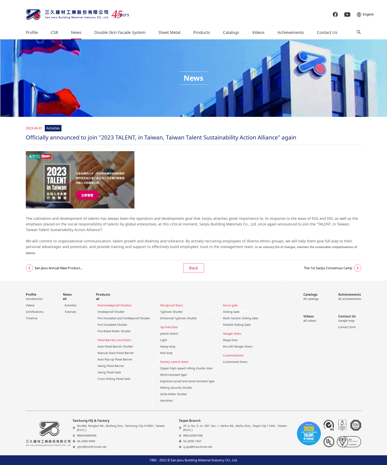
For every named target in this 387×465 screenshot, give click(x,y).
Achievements (291, 32)
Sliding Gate (231, 312)
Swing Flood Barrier (111, 366)
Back (193, 268)
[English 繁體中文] (359, 14)
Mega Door (230, 340)
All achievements (349, 299)
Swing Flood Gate (109, 372)
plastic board (169, 333)
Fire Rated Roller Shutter (114, 331)
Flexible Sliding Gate (237, 325)
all (97, 299)
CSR (54, 32)
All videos (309, 321)
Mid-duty (166, 353)
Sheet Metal (169, 32)
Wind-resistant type (173, 375)
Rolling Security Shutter (176, 388)
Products (201, 32)
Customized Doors (235, 362)
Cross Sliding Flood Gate (114, 379)
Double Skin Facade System (120, 32)
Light (163, 340)
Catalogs (231, 32)
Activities (70, 305)
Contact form (347, 327)
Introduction (34, 299)
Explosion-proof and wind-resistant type (187, 381)
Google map (346, 321)
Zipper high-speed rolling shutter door (186, 368)
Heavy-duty (167, 346)
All (65, 299)
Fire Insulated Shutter (112, 325)
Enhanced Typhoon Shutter (178, 318)
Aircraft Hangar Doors (238, 346)
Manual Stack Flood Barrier (116, 353)
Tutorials (70, 312)
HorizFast (166, 400)
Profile (32, 32)
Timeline (31, 318)
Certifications (35, 312)
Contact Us (327, 32)
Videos (258, 32)
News (76, 32)
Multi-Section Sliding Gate (240, 318)
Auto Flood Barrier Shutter (115, 346)
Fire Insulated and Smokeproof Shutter (124, 318)
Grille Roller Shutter (173, 394)
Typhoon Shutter (171, 312)
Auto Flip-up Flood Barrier (115, 359)
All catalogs (311, 299)
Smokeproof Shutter (111, 312)
